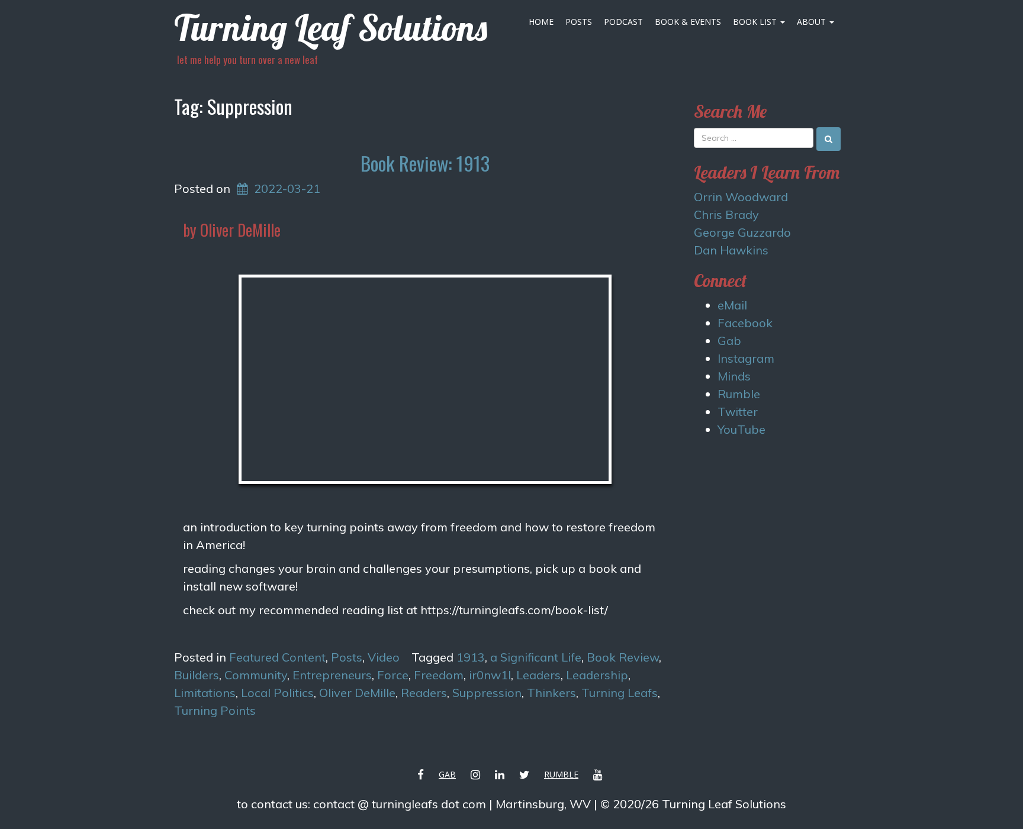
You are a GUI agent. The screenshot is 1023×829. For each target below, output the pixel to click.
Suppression (487, 692)
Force (392, 674)
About (812, 21)
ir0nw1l (490, 674)
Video (384, 657)
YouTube (741, 429)
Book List (756, 21)
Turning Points (215, 710)
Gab (729, 340)
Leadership (597, 674)
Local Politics (277, 692)
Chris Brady (726, 214)
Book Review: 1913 (425, 163)
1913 (470, 657)
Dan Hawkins (731, 250)
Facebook (745, 322)
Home (541, 21)
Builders (196, 674)
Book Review (623, 657)
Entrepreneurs (332, 674)
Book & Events (688, 21)
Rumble (739, 393)
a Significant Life (535, 657)
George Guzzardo (742, 232)
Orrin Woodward (741, 196)
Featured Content (277, 657)
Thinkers (551, 692)
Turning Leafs (619, 692)
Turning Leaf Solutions (330, 27)
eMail (732, 305)
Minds (734, 376)
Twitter (738, 411)
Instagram (746, 358)
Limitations (205, 692)
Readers (424, 692)
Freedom (439, 674)
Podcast (623, 21)
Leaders (538, 674)
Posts (578, 21)
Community (255, 674)
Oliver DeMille (357, 692)
